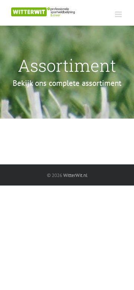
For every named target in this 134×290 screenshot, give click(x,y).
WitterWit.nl (75, 175)
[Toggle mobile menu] (119, 14)
